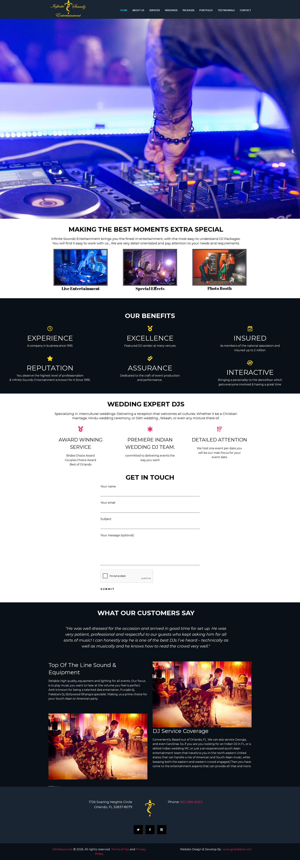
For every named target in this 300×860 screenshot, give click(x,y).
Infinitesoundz (62, 849)
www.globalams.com (237, 849)
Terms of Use (120, 849)
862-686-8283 (191, 802)
